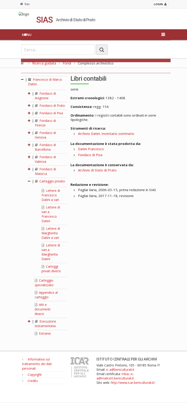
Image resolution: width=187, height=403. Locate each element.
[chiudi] (29, 181)
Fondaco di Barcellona (45, 147)
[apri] (29, 93)
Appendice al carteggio (46, 294)
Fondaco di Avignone (45, 95)
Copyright (34, 374)
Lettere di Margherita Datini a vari (51, 233)
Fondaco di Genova (45, 135)
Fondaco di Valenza (45, 159)
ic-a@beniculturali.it (120, 369)
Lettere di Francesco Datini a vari (51, 195)
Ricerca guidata (44, 63)
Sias (26, 4)
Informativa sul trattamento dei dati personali (37, 364)
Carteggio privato (52, 181)
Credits (32, 381)
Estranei (44, 333)
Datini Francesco (91, 149)
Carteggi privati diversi (51, 268)
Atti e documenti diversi (42, 309)
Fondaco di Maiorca (45, 171)
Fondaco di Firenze (45, 122)
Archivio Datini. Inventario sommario (106, 133)
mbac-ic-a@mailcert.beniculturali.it (115, 376)
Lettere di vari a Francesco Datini (51, 214)
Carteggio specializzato (44, 282)
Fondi (67, 63)
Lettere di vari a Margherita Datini (51, 252)
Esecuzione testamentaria (45, 323)
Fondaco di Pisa (51, 113)
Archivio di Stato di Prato (97, 170)
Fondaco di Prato (52, 105)
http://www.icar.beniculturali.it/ (133, 382)
